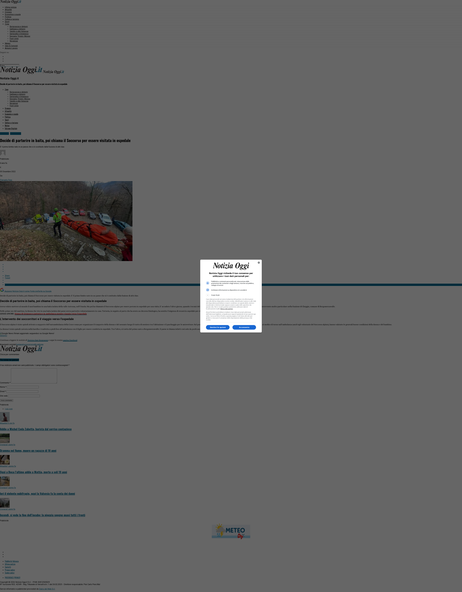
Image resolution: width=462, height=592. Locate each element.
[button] (231, 295)
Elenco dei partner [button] (226, 309)
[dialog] (231, 296)
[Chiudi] (258, 262)
